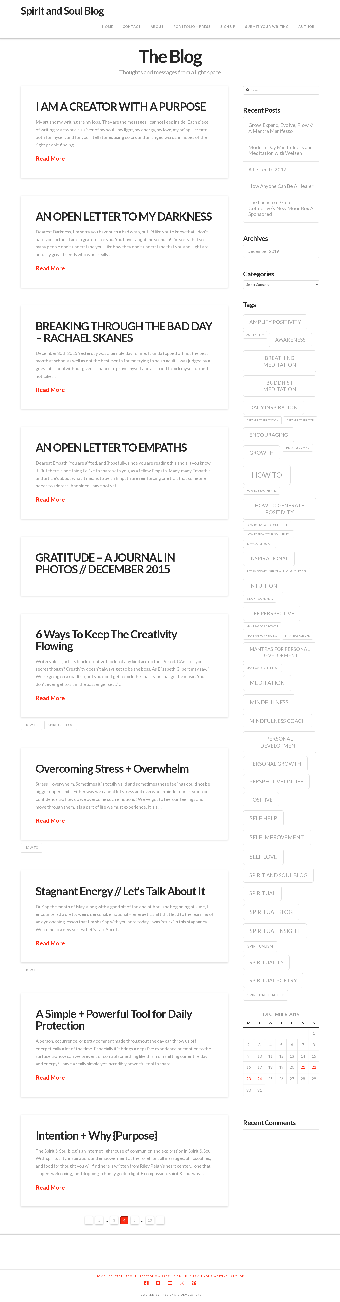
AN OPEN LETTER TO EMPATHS (111, 447)
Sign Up (180, 1276)
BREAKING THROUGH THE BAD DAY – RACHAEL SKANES (124, 331)
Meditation (267, 682)
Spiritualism (260, 946)
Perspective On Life (276, 781)
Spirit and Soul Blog (62, 10)
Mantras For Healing (261, 635)
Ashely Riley (255, 334)
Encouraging (268, 435)
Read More (50, 158)
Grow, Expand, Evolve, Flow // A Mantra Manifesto (280, 128)
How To (31, 725)
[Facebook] (146, 1283)
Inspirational (268, 558)
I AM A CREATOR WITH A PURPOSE (121, 106)
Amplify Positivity (275, 322)
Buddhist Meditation (279, 385)
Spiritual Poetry (273, 980)
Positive (261, 799)
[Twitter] (158, 1283)
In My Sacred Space (259, 543)
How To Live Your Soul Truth (267, 525)
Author (237, 1276)
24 (259, 1078)
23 (248, 1078)
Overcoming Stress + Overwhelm (112, 768)
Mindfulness (269, 702)
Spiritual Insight (275, 931)
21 (303, 1067)
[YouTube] (170, 1283)
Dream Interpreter (300, 420)
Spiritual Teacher (265, 995)
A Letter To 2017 (267, 169)
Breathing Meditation (279, 361)
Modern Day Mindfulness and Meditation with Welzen (280, 150)
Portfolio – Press (155, 1276)
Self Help (263, 818)
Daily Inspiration (273, 407)
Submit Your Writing (209, 1276)
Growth (261, 452)
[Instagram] (182, 1283)
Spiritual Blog (60, 725)
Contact (116, 1276)
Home (101, 1276)
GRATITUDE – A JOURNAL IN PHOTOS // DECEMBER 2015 (105, 563)
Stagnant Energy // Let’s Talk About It (120, 891)
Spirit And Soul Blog (278, 875)
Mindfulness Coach (277, 721)
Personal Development (279, 741)
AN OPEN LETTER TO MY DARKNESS (124, 216)
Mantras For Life (297, 635)
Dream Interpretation (262, 420)
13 (150, 1220)
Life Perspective (271, 613)
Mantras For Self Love (262, 667)
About (131, 1276)
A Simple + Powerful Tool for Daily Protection (114, 1019)
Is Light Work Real (259, 598)
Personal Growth (275, 763)
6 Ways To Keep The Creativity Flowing (106, 640)
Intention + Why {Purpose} (96, 1135)
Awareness (290, 340)
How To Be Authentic (261, 490)
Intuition (263, 585)
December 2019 (263, 251)
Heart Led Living (298, 447)
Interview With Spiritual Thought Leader (276, 571)
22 (314, 1067)
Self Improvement (277, 837)
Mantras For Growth (262, 626)
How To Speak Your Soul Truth (268, 534)
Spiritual (262, 893)
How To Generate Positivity (279, 508)
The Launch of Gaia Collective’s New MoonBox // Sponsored (280, 208)
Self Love (263, 856)
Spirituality (266, 962)
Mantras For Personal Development (280, 652)
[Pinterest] (194, 1283)
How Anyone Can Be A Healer (281, 186)
